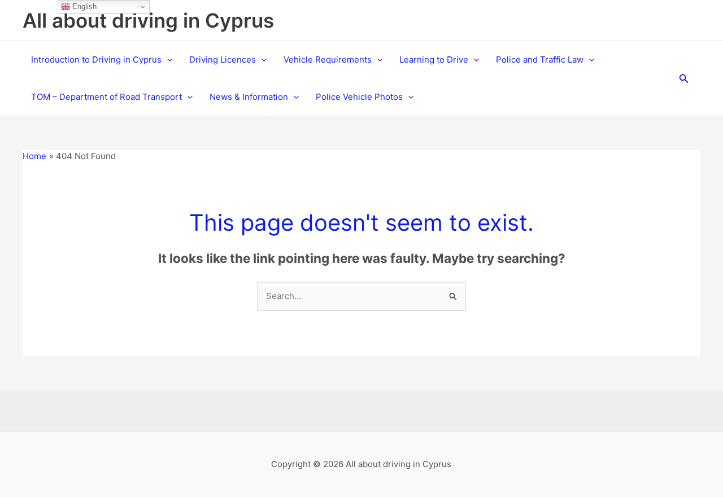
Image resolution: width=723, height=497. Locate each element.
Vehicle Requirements (328, 59)
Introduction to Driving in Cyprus (96, 59)
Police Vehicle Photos (359, 96)
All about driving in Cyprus (148, 20)
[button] (167, 59)
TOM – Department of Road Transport (106, 96)
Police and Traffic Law (539, 59)
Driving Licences (222, 59)
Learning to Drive (433, 59)
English (83, 6)
